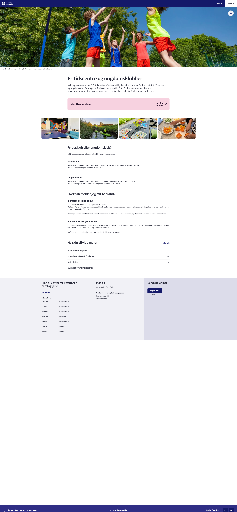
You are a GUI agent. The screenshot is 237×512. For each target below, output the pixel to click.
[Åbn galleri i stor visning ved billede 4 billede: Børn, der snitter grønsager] (177, 128)
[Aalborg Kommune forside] (7, 3)
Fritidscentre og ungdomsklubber (42, 69)
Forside (4, 69)
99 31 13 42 (45, 292)
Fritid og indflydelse (24, 69)
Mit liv (10, 69)
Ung (15, 69)
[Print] (231, 13)
